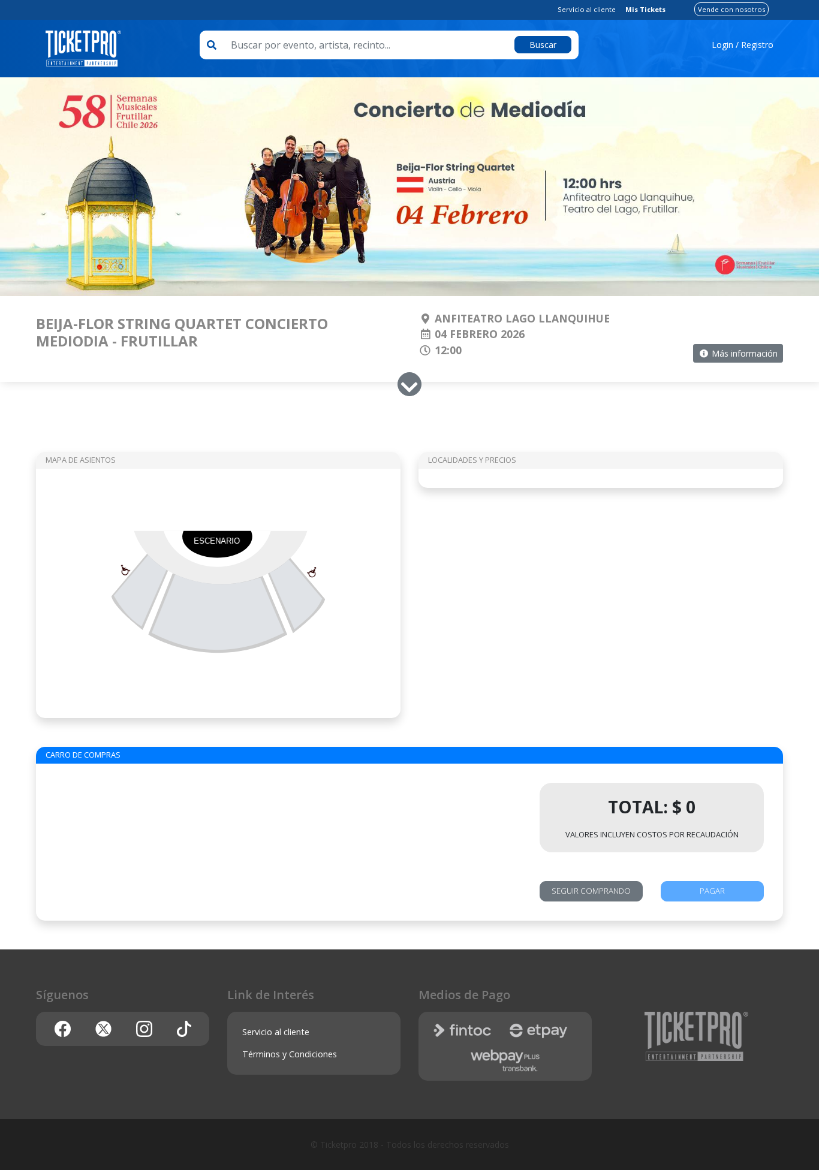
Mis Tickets (645, 9)
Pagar (712, 890)
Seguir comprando (591, 890)
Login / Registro (742, 44)
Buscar (542, 44)
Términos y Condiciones (289, 1054)
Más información (743, 353)
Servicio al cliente (587, 9)
